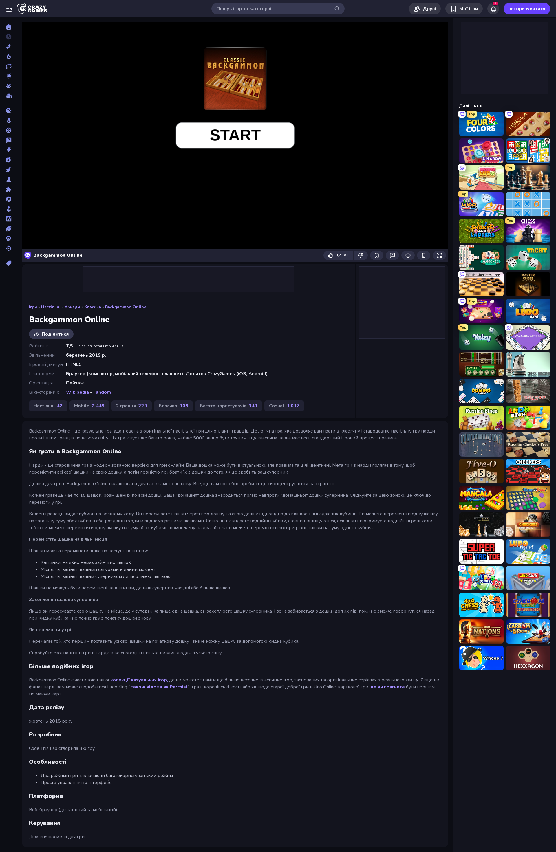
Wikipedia (77, 392)
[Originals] (8, 76)
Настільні (51, 307)
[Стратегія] (8, 238)
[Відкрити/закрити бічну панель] (9, 9)
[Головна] (8, 27)
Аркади (72, 307)
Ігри (33, 307)
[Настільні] (8, 179)
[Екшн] (8, 150)
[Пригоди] (8, 199)
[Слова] (8, 219)
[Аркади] (8, 120)
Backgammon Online (125, 307)
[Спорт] (8, 229)
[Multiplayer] (8, 86)
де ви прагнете (387, 687)
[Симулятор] (8, 209)
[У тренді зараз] (8, 56)
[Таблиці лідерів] (8, 96)
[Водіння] (8, 130)
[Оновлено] (8, 66)
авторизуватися (527, 9)
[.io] (8, 111)
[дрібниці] (8, 140)
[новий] (8, 47)
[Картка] (8, 160)
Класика (92, 307)
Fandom (102, 392)
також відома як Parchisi (159, 687)
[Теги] (8, 263)
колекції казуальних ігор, (139, 680)
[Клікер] (8, 170)
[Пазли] (8, 189)
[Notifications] (493, 8)
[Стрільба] (8, 248)
